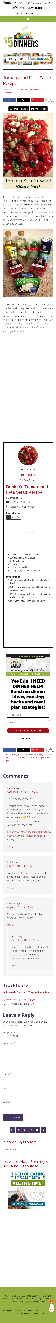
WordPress (33, 1313)
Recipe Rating (10, 1032)
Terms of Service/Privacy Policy (27, 1298)
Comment (9, 1043)
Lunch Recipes (26, 757)
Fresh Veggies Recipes (43, 754)
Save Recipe (29, 480)
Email (7, 1088)
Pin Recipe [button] (29, 475)
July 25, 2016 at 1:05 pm (19, 866)
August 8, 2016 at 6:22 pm (25, 939)
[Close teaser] (15, 7)
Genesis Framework (20, 1313)
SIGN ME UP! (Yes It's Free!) (28, 730)
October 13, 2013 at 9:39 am (22, 791)
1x (9, 517)
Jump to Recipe (20, 108)
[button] (34, 3)
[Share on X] (23, 100)
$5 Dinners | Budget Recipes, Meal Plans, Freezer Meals (22, 37)
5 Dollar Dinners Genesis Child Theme (34, 1310)
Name (7, 1074)
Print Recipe (40, 108)
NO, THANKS (28, 738)
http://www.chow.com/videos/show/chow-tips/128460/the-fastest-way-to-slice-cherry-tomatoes (29, 835)
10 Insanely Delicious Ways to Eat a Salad (27, 992)
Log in (42, 1313)
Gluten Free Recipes (11, 757)
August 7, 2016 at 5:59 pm (21, 907)
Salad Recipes (38, 757)
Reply (10, 846)
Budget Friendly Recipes (23, 754)
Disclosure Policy (34, 1296)
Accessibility (46, 1298)
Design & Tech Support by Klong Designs (28, 1301)
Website (7, 1101)
